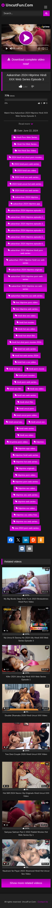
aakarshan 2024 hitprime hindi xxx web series (26, 261)
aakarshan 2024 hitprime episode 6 (26, 243)
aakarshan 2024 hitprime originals (26, 269)
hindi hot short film (26, 335)
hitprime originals (26, 468)
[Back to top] (43, 899)
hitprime (40, 442)
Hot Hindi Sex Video (27, 150)
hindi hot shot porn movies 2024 (26, 342)
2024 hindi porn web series (26, 164)
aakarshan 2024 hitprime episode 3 (26, 223)
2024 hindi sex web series (26, 177)
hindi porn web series (26, 382)
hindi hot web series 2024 (26, 355)
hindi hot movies (26, 322)
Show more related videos (26, 883)
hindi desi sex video (27, 315)
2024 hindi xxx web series (26, 190)
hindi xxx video (26, 435)
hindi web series (26, 428)
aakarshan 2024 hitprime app (26, 204)
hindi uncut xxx (38, 422)
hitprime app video (26, 448)
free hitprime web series (27, 309)
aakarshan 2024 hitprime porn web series (27, 278)
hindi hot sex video (26, 329)
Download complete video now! (27, 61)
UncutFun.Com (19, 5)
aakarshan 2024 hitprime (26, 197)
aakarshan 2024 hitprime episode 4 (26, 230)
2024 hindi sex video (26, 170)
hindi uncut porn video (26, 415)
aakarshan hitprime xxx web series (26, 296)
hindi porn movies (26, 375)
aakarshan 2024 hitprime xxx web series (26, 287)
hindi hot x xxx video (26, 362)
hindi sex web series (26, 395)
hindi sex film (15, 389)
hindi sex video (37, 389)
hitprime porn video (26, 475)
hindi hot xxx (14, 369)
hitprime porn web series (26, 481)
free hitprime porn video (27, 302)
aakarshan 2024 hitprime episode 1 (26, 210)
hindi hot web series (26, 349)
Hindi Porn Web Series (26, 137)
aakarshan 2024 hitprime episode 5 (26, 237)
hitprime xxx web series (26, 521)
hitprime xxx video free (26, 515)
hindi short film (26, 402)
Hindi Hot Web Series (27, 144)
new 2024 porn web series (27, 528)
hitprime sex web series (26, 495)
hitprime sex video (26, 488)
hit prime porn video (18, 442)
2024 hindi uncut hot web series (26, 184)
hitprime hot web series (26, 461)
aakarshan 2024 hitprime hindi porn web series (26, 252)
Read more (24, 124)
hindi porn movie (36, 369)
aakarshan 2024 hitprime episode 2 (26, 217)
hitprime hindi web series (26, 455)
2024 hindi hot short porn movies (27, 157)
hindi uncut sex (15, 422)
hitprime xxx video (26, 508)
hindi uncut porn (26, 408)
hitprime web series (27, 501)
